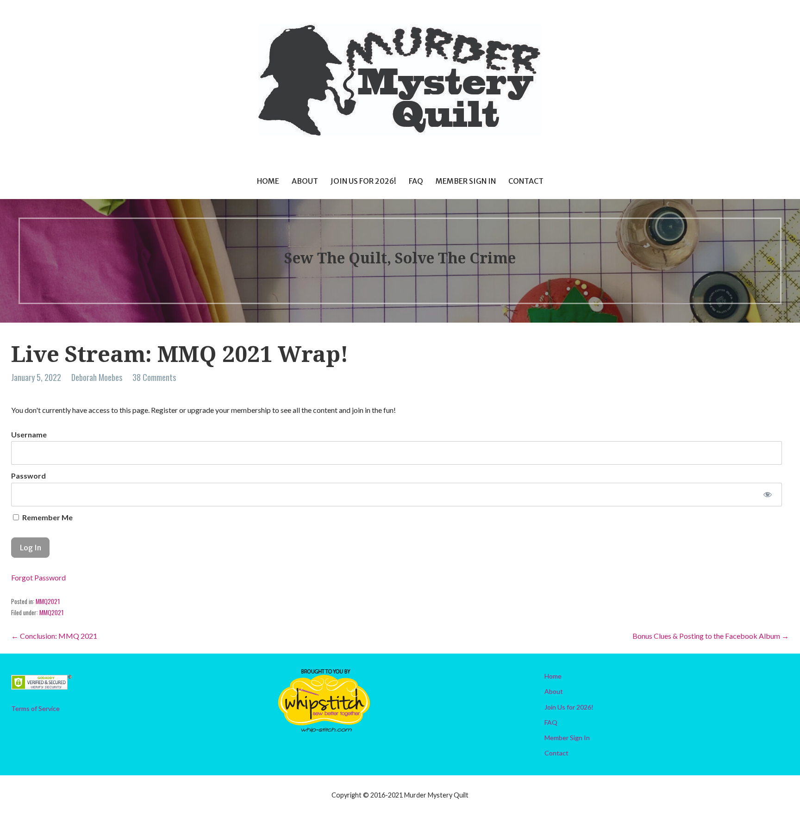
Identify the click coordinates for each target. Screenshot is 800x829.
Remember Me (47, 517)
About (305, 181)
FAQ (416, 181)
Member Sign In (466, 181)
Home (268, 181)
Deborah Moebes (96, 377)
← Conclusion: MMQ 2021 (54, 635)
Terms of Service (35, 708)
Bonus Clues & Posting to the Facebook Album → (710, 635)
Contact (526, 181)
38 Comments (154, 377)
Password (28, 475)
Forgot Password (38, 577)
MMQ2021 (48, 601)
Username (29, 434)
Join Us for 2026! (363, 181)
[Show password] (767, 494)
